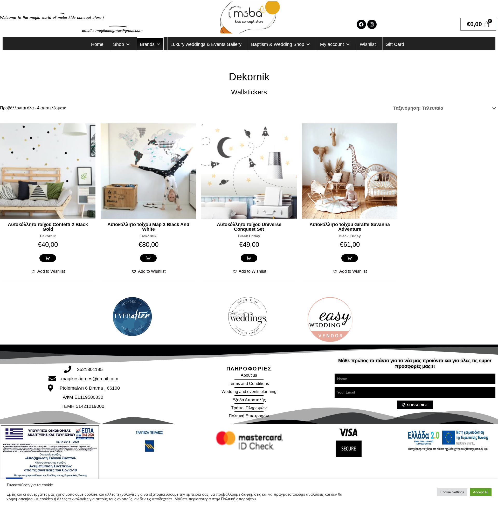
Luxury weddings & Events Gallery (205, 44)
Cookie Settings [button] (452, 492)
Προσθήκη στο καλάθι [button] (47, 258)
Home (97, 44)
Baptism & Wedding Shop (277, 44)
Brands (147, 44)
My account (332, 44)
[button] (48, 271)
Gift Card (394, 44)
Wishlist (368, 44)
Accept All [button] (480, 492)
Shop (118, 44)
